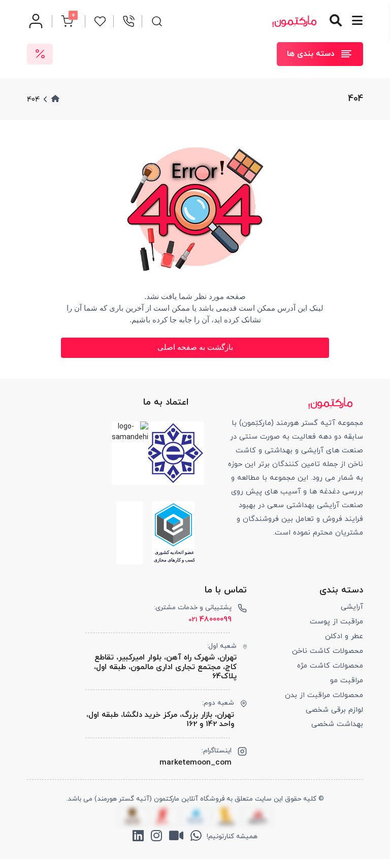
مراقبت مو (346, 680)
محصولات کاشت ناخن (327, 651)
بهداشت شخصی (337, 724)
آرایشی (352, 607)
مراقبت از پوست (336, 621)
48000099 (210, 619)
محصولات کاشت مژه (330, 665)
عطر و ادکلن (344, 636)
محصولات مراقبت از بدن (324, 695)
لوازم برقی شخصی (334, 710)
